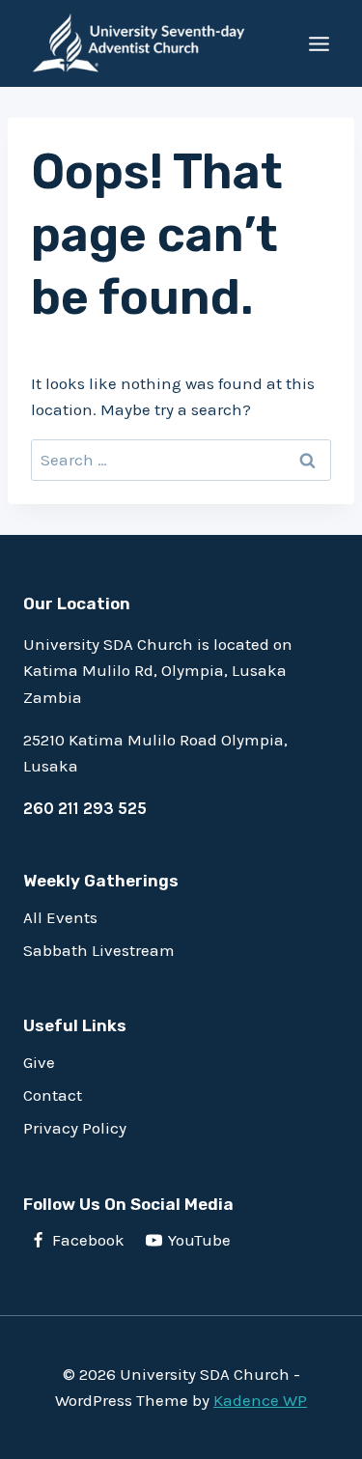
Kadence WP (260, 1400)
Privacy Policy (74, 1127)
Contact (52, 1095)
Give (39, 1062)
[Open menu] (318, 43)
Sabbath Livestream (99, 950)
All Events (60, 917)
